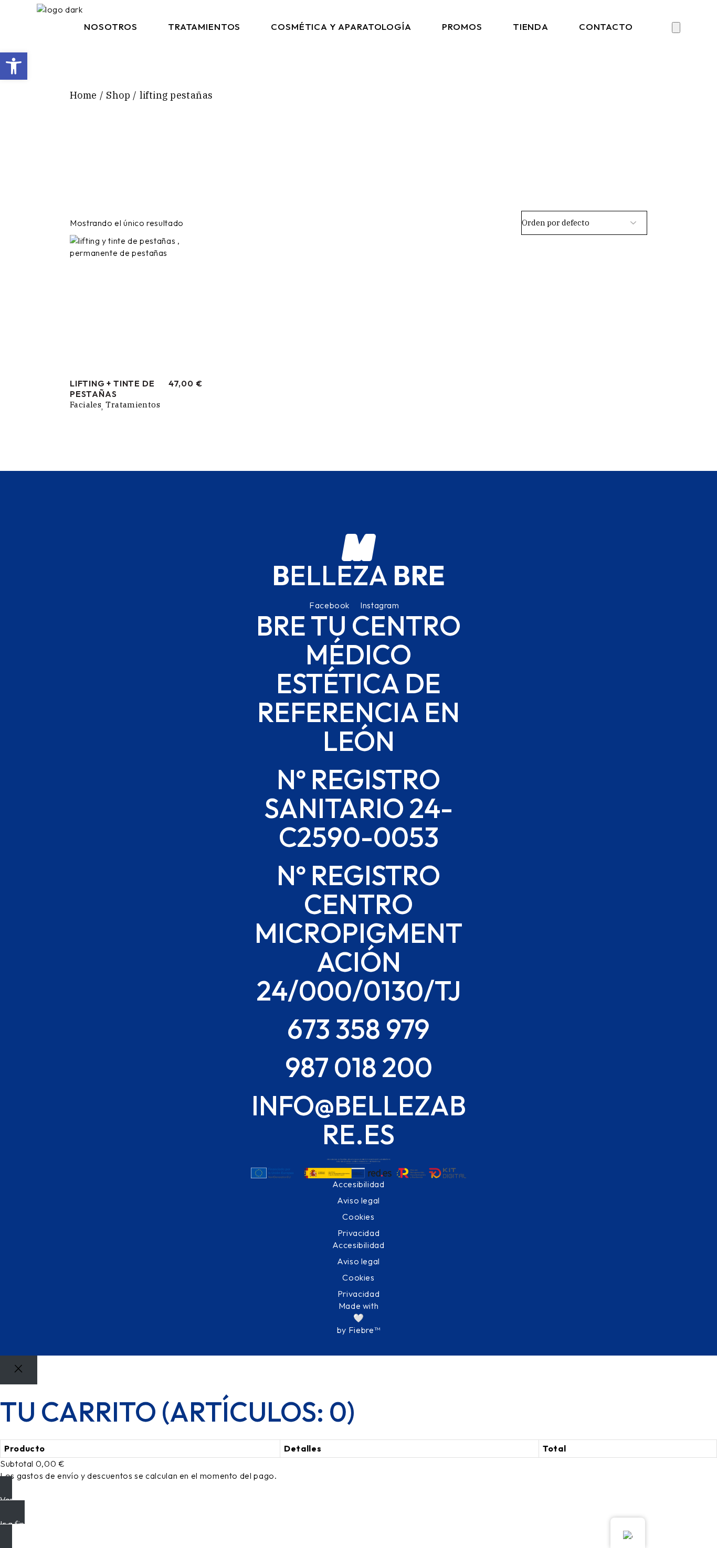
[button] (13, 66)
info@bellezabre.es (358, 1120)
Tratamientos (133, 405)
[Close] (18, 1370)
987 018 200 (359, 1067)
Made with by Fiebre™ (358, 1317)
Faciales (85, 405)
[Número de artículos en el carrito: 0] (676, 27)
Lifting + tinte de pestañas (112, 388)
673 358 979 (358, 1029)
